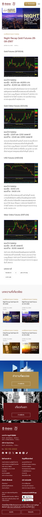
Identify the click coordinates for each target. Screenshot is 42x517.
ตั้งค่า (33, 507)
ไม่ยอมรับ (30, 512)
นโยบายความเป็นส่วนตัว (14, 507)
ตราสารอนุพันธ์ (6, 473)
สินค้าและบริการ (6, 458)
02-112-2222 (11, 449)
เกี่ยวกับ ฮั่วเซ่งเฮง (7, 480)
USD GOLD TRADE (7, 466)
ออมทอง (4, 471)
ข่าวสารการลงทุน (26, 466)
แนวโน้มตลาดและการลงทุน (29, 464)
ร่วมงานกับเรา (5, 488)
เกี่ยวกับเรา (5, 483)
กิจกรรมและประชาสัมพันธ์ (28, 468)
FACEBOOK (8, 272)
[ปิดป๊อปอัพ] (40, 503)
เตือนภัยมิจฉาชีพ (26, 475)
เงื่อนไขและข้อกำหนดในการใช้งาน (10, 496)
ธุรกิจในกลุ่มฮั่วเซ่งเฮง (7, 485)
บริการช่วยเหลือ (26, 480)
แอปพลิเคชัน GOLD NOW (8, 468)
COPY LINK (8, 277)
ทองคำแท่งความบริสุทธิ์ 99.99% (10, 464)
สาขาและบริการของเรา (28, 485)
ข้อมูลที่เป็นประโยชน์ (27, 458)
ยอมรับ (11, 512)
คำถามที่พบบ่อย (26, 483)
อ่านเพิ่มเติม (21, 383)
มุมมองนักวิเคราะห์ (27, 462)
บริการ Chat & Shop (7, 475)
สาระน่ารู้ (24, 473)
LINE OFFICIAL (24, 272)
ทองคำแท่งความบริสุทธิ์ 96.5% (10, 462)
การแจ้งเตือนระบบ (26, 471)
